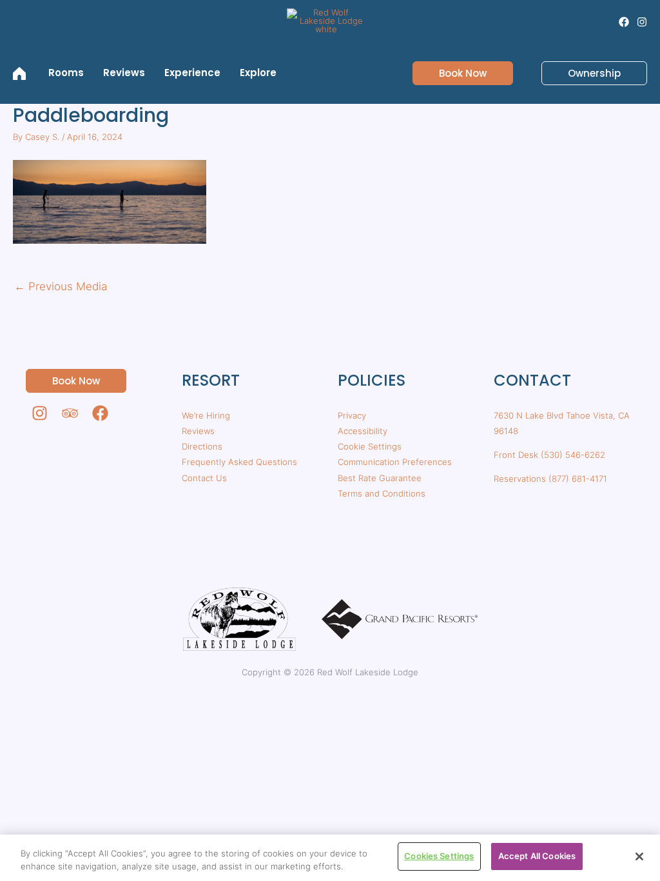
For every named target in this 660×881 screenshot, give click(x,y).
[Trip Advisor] (70, 413)
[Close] (639, 856)
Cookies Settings (439, 856)
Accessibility (362, 431)
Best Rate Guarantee (380, 478)
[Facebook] (624, 22)
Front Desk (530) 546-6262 (549, 455)
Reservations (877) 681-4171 (550, 478)
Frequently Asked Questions (239, 462)
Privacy (352, 415)
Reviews (198, 431)
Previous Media (60, 286)
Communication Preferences (395, 462)
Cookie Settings (370, 446)
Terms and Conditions (381, 493)
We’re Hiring (206, 415)
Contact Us (204, 478)
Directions (202, 446)
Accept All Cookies (537, 856)
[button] (455, 73)
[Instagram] (642, 22)
